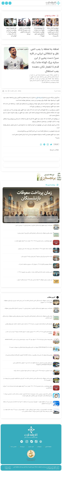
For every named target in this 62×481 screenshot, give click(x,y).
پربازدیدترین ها (50, 185)
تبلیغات (39, 446)
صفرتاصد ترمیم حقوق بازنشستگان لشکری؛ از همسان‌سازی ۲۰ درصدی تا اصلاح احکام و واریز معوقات (28, 308)
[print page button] (3, 91)
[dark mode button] (10, 3)
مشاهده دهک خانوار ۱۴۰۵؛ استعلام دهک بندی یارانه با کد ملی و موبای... (35, 248)
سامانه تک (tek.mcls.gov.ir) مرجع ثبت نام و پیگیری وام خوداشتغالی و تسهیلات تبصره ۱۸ (30, 347)
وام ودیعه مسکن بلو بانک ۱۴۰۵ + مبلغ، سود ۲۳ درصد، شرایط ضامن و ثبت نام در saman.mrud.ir (28, 339)
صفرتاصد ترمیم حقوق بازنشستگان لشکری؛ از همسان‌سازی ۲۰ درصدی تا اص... (33, 225)
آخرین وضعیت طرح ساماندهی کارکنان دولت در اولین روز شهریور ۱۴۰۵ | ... (34, 272)
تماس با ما (13, 446)
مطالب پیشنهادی (50, 16)
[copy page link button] (6, 91)
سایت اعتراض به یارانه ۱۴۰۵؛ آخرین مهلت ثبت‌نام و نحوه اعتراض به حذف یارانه (33, 370)
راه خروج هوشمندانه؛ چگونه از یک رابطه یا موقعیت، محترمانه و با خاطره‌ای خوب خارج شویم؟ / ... (38, 32)
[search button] (6, 3)
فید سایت (31, 446)
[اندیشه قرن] (53, 3)
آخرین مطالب (51, 297)
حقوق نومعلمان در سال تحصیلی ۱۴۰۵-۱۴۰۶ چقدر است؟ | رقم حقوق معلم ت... (33, 241)
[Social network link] (40, 441)
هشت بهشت (8, 468)
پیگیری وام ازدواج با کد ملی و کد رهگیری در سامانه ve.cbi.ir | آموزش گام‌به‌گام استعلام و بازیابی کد (28, 355)
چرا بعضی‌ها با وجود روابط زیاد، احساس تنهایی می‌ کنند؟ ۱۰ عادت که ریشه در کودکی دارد (11, 32)
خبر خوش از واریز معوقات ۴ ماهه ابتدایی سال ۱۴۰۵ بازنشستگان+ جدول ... (34, 280)
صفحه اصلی (58, 91)
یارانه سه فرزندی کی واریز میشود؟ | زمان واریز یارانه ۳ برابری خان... (36, 256)
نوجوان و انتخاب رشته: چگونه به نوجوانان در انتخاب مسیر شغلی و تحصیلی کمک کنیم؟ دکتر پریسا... (52, 32)
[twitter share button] (51, 144)
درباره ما (22, 446)
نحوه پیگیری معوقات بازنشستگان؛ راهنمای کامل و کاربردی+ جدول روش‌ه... (34, 233)
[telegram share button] (44, 144)
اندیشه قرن (39, 97)
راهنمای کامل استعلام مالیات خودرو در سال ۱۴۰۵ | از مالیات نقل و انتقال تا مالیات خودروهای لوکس (28, 324)
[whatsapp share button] (40, 144)
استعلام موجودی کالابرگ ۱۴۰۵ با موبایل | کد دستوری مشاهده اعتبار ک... (35, 264)
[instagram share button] (47, 144)
